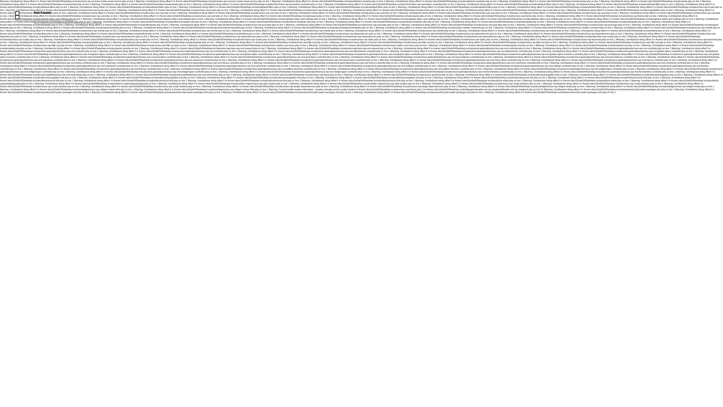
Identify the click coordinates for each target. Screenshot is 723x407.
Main (36, 23)
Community (96, 23)
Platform (76, 23)
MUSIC (18, 20)
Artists (59, 23)
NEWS (17, 17)
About (85, 23)
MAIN (17, 13)
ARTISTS (27, 20)
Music (51, 23)
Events (67, 23)
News (44, 23)
